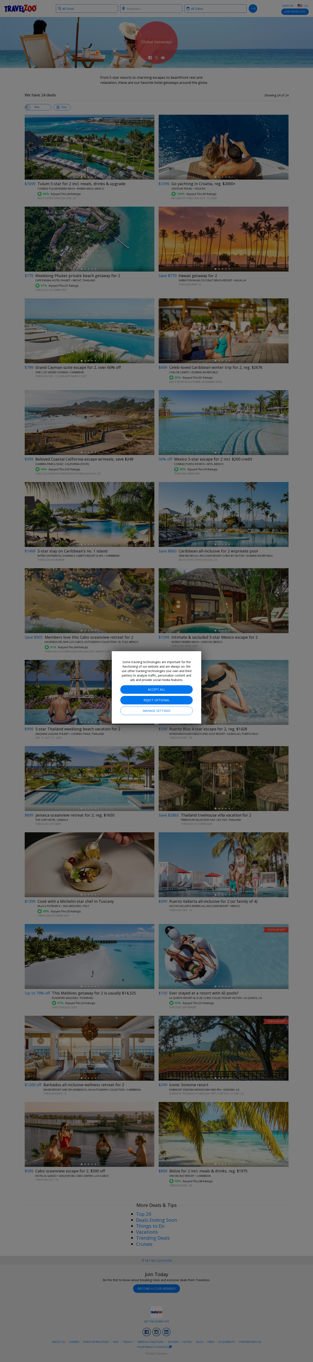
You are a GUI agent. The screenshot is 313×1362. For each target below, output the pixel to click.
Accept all (156, 689)
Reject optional (157, 700)
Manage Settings (157, 711)
